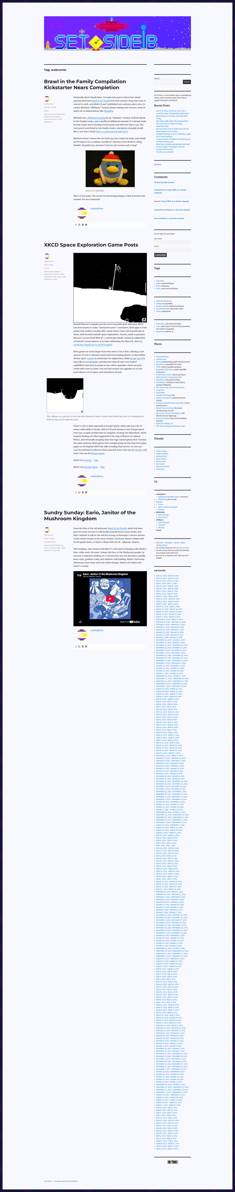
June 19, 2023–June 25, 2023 (167, 984)
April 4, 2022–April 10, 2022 (167, 1149)
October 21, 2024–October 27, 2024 (170, 804)
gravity (56, 274)
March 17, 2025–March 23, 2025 (169, 748)
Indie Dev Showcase (164, 301)
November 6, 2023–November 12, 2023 (171, 933)
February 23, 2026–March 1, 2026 (169, 619)
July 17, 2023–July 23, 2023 (166, 974)
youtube (56, 550)
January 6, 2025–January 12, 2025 (169, 774)
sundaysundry (49, 542)
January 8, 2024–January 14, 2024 (169, 910)
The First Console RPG (165, 152)
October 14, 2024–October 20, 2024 (170, 807)
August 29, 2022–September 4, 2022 (170, 1095)
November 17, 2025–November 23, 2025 (172, 658)
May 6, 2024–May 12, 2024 (166, 866)
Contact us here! (182, 548)
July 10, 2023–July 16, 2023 (166, 977)
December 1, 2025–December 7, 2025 (170, 653)
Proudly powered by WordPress (66, 1181)
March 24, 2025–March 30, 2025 (169, 745)
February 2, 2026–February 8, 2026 (170, 627)
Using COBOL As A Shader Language (175, 201)
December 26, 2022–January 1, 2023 (170, 1048)
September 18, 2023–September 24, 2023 (172, 951)
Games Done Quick (163, 398)
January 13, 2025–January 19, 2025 (169, 771)
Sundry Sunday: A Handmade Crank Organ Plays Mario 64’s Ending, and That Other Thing (172, 116)
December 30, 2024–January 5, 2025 (170, 776)
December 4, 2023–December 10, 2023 (171, 923)
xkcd (55, 279)
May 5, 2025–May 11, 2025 (166, 730)
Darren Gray (161, 461)
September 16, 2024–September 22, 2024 (172, 817)
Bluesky (159, 502)
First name (158, 239)
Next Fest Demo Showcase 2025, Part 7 (171, 111)
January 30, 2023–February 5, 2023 (169, 1036)
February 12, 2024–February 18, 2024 (170, 897)
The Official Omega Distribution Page (170, 426)
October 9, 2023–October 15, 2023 (169, 943)
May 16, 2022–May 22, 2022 (167, 1133)
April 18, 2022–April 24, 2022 (167, 1144)
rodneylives (48, 104)
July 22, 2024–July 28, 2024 (167, 838)
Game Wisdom (164, 522)
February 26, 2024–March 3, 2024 (169, 892)
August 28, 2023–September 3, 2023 (170, 959)
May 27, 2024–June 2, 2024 (167, 858)
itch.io (160, 504)
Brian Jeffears (161, 459)
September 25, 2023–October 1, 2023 (170, 948)
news (158, 326)
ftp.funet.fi (160, 364)
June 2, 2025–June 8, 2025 (166, 720)
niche (46, 111)
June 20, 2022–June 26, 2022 (167, 1120)
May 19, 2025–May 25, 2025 (167, 725)
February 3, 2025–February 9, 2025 (170, 763)
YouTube (161, 525)
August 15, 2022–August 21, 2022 (169, 1100)
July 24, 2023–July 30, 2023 (166, 971)
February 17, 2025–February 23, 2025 (170, 758)
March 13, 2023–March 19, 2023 (168, 1020)
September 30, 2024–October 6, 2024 (170, 812)
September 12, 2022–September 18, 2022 (172, 1090)
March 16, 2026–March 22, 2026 (169, 612)
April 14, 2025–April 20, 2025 (167, 738)
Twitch (166, 467)
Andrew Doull (161, 456)
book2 (46, 271)
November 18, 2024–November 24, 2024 (172, 794)
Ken (155, 218)
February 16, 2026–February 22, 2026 (171, 622)
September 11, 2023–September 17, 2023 (172, 953)
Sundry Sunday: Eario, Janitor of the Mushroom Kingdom (90, 515)
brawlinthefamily (58, 114)
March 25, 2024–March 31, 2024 (169, 881)
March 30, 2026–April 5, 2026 (168, 607)
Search (157, 78)
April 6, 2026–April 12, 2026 (167, 604)
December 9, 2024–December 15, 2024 (171, 786)
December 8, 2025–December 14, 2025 (171, 650)
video (63, 548)
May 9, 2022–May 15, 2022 (166, 1136)
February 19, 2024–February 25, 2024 (171, 894)
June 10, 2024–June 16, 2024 (167, 853)
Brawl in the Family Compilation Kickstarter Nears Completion (85, 84)
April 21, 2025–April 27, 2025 (167, 735)
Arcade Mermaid (162, 309)
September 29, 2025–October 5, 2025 (170, 676)
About (176, 543)
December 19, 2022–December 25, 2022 (172, 1054)
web (64, 277)
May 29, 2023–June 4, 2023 (166, 992)
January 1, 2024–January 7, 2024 (169, 912)
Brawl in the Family (101, 100)
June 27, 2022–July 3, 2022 (166, 1118)
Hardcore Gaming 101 (164, 423)
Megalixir (108, 111)
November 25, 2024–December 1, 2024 (171, 792)
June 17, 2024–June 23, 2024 (167, 851)
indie (62, 274)
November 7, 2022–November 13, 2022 (171, 1069)
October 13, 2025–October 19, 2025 (169, 671)
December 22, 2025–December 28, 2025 (172, 645)
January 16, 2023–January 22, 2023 (169, 1041)
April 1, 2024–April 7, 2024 (166, 879)
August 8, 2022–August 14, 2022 (169, 1102)
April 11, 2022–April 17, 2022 (167, 1146)
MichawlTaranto (50, 119)
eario (46, 548)
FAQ (96, 460)
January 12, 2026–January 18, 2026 (169, 635)
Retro (158, 286)
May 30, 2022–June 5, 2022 (166, 1128)
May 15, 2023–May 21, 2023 (167, 997)
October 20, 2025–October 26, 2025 (170, 668)
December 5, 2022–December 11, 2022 (171, 1059)
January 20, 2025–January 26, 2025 (170, 768)
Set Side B (48, 1181)
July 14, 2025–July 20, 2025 (166, 704)
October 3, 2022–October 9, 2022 (169, 1082)
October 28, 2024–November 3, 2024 (170, 802)
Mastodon (162, 499)
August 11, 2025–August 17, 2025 (169, 694)
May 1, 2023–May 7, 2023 (166, 1002)
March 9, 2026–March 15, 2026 (168, 614)
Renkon (157, 182)
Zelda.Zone (160, 469)
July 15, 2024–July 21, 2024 (166, 840)
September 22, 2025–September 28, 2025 (172, 678)
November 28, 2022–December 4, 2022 (171, 1061)
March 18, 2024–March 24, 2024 (169, 884)
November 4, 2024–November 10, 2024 (171, 799)
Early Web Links (162, 126)
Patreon (161, 510)
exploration (48, 274)
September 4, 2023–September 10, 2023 (171, 956)
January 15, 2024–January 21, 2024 (169, 907)
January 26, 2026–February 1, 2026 (170, 630)
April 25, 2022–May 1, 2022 (167, 1141)
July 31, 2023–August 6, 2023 (167, 969)
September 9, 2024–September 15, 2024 (172, 820)
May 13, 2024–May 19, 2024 (167, 863)
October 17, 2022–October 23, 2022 (170, 1077)
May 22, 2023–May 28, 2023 (167, 995)
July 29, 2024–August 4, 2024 (167, 835)
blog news (160, 331)
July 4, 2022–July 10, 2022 (166, 1115)
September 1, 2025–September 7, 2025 (171, 686)
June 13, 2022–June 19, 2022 (167, 1123)
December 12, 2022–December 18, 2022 (171, 1056)
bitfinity (47, 114)
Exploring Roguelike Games (169, 497)
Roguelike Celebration (164, 370)
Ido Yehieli (160, 464)
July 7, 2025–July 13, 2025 (166, 707)
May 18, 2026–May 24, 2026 (167, 589)
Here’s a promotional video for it (112, 131)
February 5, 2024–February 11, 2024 (170, 899)
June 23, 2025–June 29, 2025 (167, 712)
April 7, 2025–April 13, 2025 (167, 740)
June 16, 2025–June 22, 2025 (167, 714)
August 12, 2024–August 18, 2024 (169, 830)
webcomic (48, 122)
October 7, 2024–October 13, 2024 (169, 810)
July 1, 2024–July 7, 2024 (165, 846)
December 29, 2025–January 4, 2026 (170, 640)
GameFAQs (160, 393)
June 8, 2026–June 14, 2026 (167, 581)
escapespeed (55, 271)
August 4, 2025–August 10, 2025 (169, 696)
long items (160, 324)
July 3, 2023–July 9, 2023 (165, 979)
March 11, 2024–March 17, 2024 (168, 887)
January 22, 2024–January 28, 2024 (170, 905)
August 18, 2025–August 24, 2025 (169, 691)
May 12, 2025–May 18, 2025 (167, 727)
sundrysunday (54, 548)
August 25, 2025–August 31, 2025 (169, 689)
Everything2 (161, 382)
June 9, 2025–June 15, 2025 (167, 717)
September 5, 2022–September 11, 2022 (171, 1092)
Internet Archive (162, 418)
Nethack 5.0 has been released (178, 210)
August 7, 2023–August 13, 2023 (168, 966)
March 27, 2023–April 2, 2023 (167, 1015)
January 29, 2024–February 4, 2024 (170, 902)
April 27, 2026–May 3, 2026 (167, 596)
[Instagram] (79, 225)
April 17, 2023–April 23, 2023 (167, 1007)
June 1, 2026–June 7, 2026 (166, 583)
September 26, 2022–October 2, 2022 (170, 1084)
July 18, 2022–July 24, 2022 (166, 1110)
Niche (158, 289)
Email (156, 246)
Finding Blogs (161, 545)
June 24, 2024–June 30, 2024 (167, 848)
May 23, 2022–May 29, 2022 (167, 1131)
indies (46, 268)
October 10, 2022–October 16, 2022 (170, 1079)
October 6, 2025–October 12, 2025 (169, 673)
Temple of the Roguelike (165, 395)
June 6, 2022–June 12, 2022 (167, 1126)
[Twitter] (76, 225)
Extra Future (163, 517)
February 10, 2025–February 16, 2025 (170, 761)
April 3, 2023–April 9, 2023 (166, 1013)
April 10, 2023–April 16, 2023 (167, 1010)
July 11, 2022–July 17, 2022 (166, 1113)
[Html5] (83, 225)
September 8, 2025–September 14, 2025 (171, 684)
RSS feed (159, 543)
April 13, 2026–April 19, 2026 (167, 601)
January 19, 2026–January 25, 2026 (170, 632)
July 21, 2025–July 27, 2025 (166, 702)
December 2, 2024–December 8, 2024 (171, 789)
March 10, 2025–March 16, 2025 (169, 750)
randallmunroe (50, 277)
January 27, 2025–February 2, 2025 (170, 766)
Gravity (90, 358)
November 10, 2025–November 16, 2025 (172, 661)
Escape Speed (136, 358)
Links (183, 543)
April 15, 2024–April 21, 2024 (167, 874)
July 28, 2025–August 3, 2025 (167, 699)
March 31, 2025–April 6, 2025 (167, 743)
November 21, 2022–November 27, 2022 (172, 1064)
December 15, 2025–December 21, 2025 (171, 648)
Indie (158, 283)
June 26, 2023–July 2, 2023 (166, 982)
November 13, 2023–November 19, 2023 (171, 930)
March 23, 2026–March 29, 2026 (169, 609)
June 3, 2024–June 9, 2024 (166, 856)
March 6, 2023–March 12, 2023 (168, 1023)
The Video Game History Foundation (170, 388)
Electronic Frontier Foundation (168, 413)
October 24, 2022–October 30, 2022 (170, 1074)
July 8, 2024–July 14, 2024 (166, 843)
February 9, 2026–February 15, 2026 (170, 625)
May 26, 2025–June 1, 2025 (166, 722)
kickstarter (56, 117)
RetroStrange (163, 515)
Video (158, 311)
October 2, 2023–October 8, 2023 (169, 946)
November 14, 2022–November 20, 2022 (172, 1066)
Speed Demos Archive (164, 408)
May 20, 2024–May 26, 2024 (167, 861)
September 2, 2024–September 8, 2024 (171, 822)
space (59, 277)
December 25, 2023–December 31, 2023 (171, 915)
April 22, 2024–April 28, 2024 (167, 871)
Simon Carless (161, 451)
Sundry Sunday (162, 306)
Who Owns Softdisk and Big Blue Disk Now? (173, 144)
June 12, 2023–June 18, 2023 (167, 987)
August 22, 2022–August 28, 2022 (169, 1097)
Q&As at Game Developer (167, 507)
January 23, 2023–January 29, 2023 (169, 1038)
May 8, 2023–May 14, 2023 (166, 1000)
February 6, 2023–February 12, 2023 (170, 1033)
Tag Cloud (160, 281)
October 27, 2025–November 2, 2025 (170, 666)
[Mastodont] (86, 225)
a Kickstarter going (95, 118)
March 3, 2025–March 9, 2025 (168, 753)
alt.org (158, 362)
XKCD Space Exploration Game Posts (91, 245)
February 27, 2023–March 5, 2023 (169, 1025)
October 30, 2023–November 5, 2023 (170, 935)
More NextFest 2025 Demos (167, 131)
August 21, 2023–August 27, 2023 (169, 961)
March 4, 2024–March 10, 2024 (168, 889)
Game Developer (162, 357)
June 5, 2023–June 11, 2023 (166, 989)
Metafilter (160, 380)
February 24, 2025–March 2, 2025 (169, 756)
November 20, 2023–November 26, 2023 (172, 928)
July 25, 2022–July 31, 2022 (166, 1108)
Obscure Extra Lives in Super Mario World (172, 129)
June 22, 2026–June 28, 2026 (167, 576)
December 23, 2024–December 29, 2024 (172, 781)
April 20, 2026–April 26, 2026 (168, 599)
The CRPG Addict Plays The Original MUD (172, 121)
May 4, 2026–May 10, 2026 (166, 594)
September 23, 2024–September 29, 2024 (172, 815)
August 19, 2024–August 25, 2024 (169, 828)
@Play (158, 304)
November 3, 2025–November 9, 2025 (171, 663)
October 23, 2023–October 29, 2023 (170, 938)
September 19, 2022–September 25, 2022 (172, 1087)
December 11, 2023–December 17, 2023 (171, 920)
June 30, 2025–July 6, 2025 (166, 709)
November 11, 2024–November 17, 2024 (171, 797)
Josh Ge (159, 467)
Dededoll (48, 117)
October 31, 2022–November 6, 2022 (170, 1072)
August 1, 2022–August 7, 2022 (168, 1105)
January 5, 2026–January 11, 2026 (169, 637)
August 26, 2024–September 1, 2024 (170, 825)
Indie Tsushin (168, 182)
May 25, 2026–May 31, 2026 (167, 586)
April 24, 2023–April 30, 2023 (167, 1005)
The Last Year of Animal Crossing (169, 124)
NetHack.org (161, 359)
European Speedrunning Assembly (169, 403)
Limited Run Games (163, 375)
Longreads (160, 390)
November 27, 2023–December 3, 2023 (171, 925)
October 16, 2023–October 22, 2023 (170, 941)
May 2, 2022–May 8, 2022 (166, 1138)
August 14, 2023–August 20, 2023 (169, 964)
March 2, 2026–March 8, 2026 (168, 617)
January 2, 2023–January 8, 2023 (169, 1046)
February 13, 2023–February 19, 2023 (170, 1031)
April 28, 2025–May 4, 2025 (167, 732)
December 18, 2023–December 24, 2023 (171, 917)
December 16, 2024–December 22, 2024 (172, 784)
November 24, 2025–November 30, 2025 (172, 655)
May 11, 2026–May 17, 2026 (167, 591)
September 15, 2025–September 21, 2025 (172, 681)
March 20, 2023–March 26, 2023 (169, 1018)
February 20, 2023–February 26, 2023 (171, 1028)
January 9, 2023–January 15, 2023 (169, 1043)
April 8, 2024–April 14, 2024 (167, 876)
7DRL (158, 367)
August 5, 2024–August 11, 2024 (168, 833)
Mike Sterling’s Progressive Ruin (169, 377)
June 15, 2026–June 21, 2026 (167, 578)
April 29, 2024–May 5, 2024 (167, 869)
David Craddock (162, 454)
